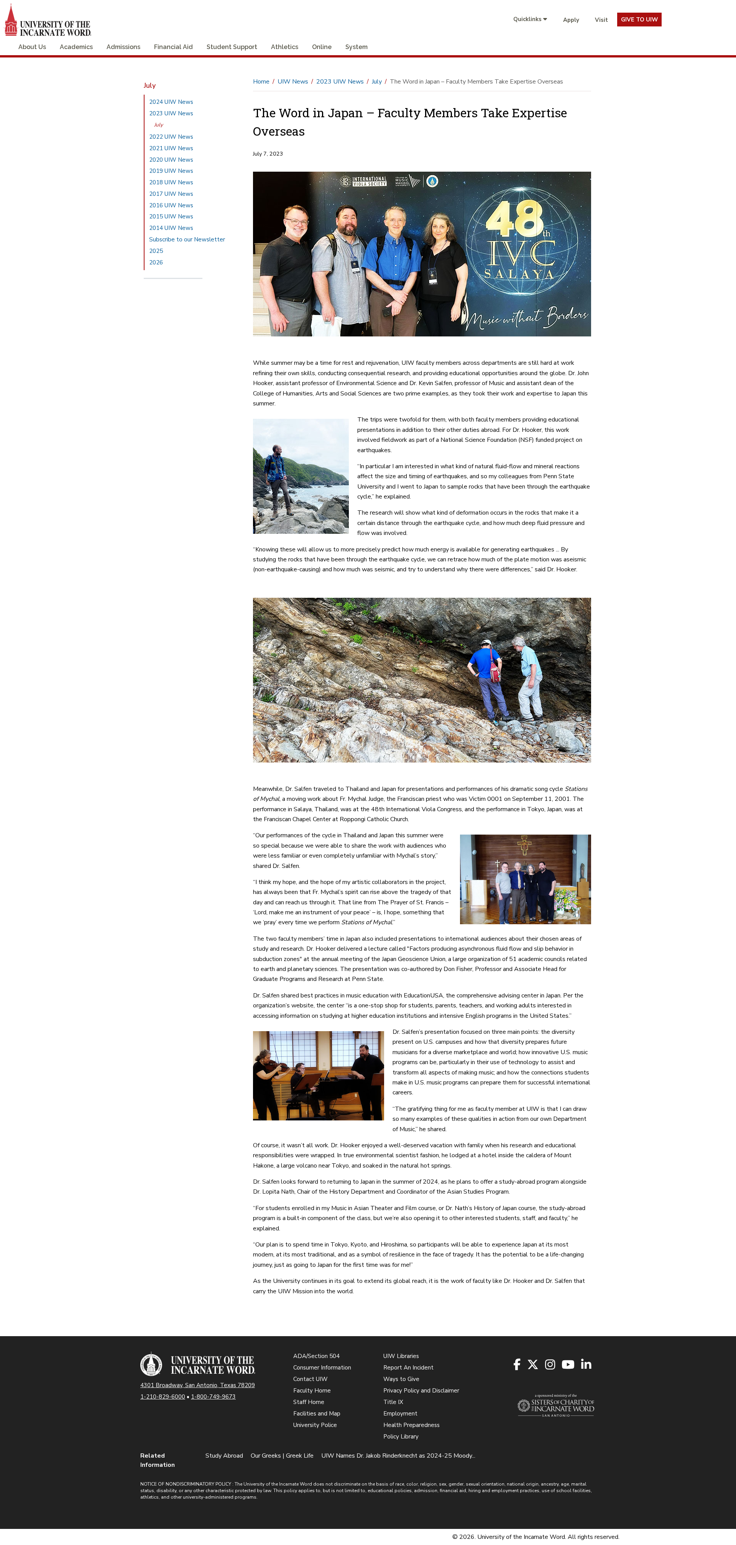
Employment (400, 1413)
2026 (156, 262)
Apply (571, 20)
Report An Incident (408, 1367)
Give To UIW (639, 19)
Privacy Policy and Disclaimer (421, 1390)
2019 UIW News (171, 171)
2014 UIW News (171, 228)
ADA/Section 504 (316, 1356)
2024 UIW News (171, 102)
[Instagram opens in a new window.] (550, 1365)
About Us (32, 47)
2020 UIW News (171, 160)
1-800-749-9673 (213, 1397)
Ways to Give (401, 1379)
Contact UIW (310, 1379)
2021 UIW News (171, 148)
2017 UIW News (171, 194)
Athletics (284, 47)
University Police (315, 1425)
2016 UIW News (171, 205)
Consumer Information (322, 1367)
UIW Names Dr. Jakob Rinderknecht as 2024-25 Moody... (398, 1456)
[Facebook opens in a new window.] (517, 1365)
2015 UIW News (171, 216)
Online (322, 47)
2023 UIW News (171, 113)
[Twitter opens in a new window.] (533, 1365)
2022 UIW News (171, 137)
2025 (156, 251)
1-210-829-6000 (162, 1397)
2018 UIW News (171, 182)
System (356, 47)
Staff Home (308, 1402)
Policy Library (401, 1436)
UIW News (293, 81)
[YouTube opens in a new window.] (569, 1365)
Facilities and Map (316, 1413)
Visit (601, 20)
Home (261, 81)
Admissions (123, 47)
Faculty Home (312, 1390)
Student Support (232, 47)
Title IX (393, 1402)
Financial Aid (173, 47)
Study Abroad (224, 1456)
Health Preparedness (411, 1425)
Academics (76, 47)
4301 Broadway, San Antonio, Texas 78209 (197, 1385)
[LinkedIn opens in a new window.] (586, 1365)
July (158, 124)
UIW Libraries (401, 1356)
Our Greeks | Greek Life (282, 1456)
